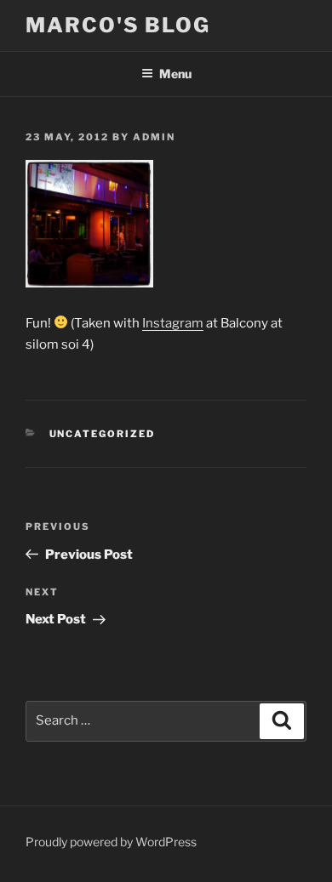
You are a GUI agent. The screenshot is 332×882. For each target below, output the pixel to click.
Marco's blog (118, 25)
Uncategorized (102, 434)
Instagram (172, 323)
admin (154, 137)
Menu (175, 73)
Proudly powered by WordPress (111, 841)
